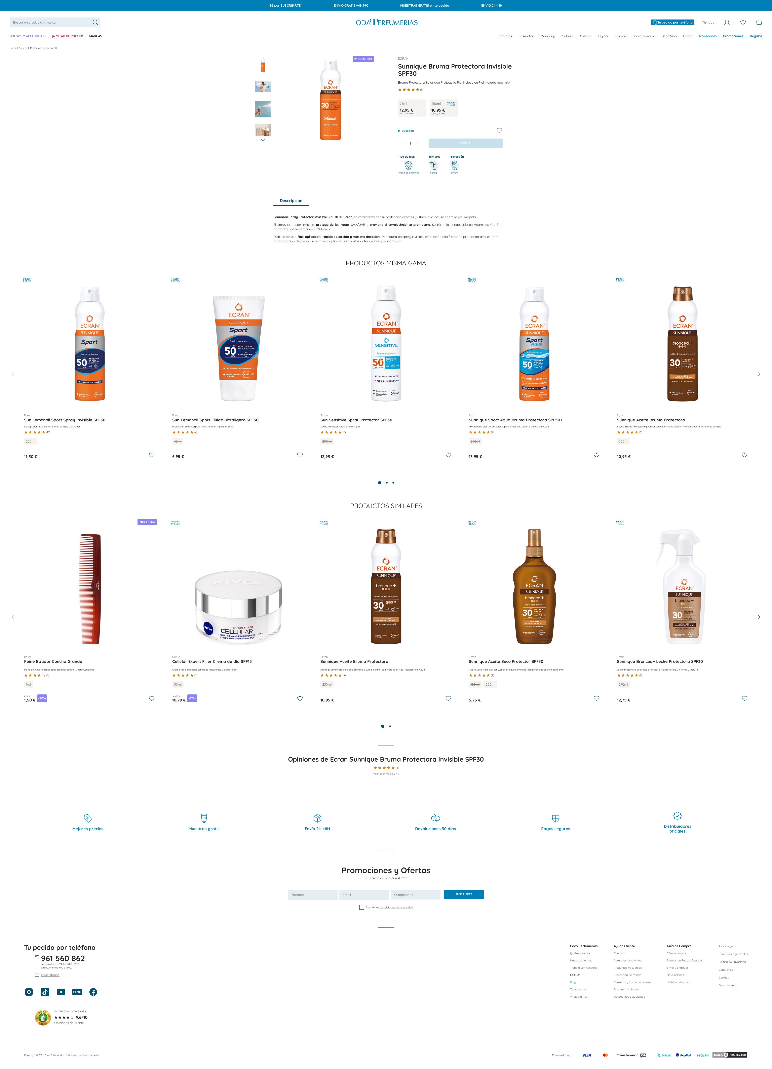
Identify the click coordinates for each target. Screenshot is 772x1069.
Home (13, 47)
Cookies (724, 977)
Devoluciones (675, 975)
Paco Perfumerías (584, 946)
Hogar (688, 36)
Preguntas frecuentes (628, 967)
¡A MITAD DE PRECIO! (67, 36)
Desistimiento (727, 985)
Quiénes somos (580, 953)
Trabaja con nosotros (583, 967)
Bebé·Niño (669, 36)
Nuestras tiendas (581, 960)
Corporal (51, 47)
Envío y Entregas (678, 967)
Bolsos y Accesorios (28, 36)
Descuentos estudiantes (629, 996)
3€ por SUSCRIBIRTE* (286, 5)
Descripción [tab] (291, 200)
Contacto (619, 953)
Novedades (708, 36)
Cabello (585, 36)
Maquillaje (548, 36)
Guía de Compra (679, 946)
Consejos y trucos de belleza (632, 982)
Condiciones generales (733, 954)
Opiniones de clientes (627, 960)
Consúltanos (50, 975)
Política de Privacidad (732, 962)
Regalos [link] (756, 36)
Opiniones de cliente (69, 1023)
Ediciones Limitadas (626, 989)
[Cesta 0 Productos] (759, 22)
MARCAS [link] (95, 36)
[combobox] (55, 22)
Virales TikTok (578, 996)
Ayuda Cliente (624, 946)
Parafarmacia (644, 36)
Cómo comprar (676, 953)
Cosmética (526, 36)
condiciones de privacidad (396, 907)
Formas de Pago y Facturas (685, 960)
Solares (568, 36)
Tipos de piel (578, 989)
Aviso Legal (726, 946)
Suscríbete (464, 894)
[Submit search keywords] (95, 22)
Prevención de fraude (627, 975)
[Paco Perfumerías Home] (387, 22)
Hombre (621, 36)
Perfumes (505, 36)
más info (503, 82)
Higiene (603, 36)
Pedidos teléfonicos (679, 982)
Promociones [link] (733, 36)
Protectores (37, 47)
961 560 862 (63, 958)
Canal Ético (726, 969)
